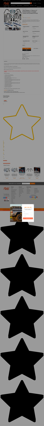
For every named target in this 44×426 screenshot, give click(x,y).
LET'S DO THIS (28, 218)
